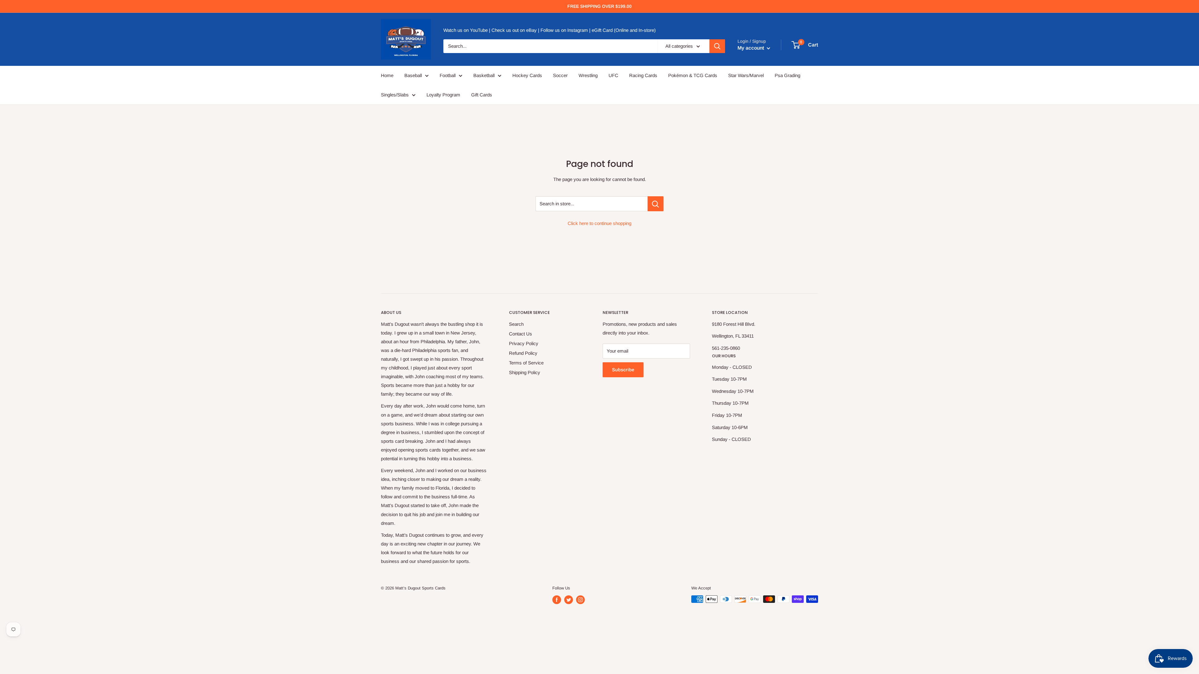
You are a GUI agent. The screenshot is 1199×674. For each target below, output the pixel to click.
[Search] (717, 46)
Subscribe (623, 369)
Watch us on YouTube (465, 30)
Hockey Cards (527, 75)
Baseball (413, 75)
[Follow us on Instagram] (580, 599)
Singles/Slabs (395, 94)
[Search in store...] (656, 203)
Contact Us (520, 333)
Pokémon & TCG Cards (692, 75)
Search (516, 324)
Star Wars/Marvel (746, 75)
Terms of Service (526, 362)
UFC (613, 75)
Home (387, 75)
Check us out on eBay (514, 30)
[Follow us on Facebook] (556, 599)
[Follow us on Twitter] (568, 599)
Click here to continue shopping (599, 223)
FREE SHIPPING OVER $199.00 (599, 6)
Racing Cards (643, 75)
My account (751, 48)
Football (448, 75)
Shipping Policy (524, 372)
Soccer (560, 75)
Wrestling (588, 75)
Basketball (484, 75)
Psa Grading (787, 75)
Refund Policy (523, 353)
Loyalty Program (443, 94)
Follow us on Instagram (564, 30)
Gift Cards (481, 94)
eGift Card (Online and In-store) (624, 30)
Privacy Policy (523, 343)
